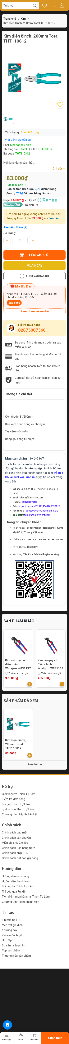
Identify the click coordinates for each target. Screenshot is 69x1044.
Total (24, 149)
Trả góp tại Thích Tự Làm (18, 886)
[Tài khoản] (61, 5)
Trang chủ (9, 18)
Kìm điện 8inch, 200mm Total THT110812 (15, 744)
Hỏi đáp (7, 940)
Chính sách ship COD (15, 853)
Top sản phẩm (11, 950)
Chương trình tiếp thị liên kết (19, 814)
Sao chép (14, 302)
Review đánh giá (12, 935)
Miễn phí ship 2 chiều (15, 842)
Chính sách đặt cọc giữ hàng (20, 858)
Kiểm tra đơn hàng (13, 799)
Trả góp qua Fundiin (14, 891)
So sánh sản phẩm (13, 945)
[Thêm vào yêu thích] (60, 104)
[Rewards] (7, 1025)
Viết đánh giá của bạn (18, 139)
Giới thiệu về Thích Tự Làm (18, 794)
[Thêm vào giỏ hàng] (29, 684)
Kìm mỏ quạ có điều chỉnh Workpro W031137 (18, 664)
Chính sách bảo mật (14, 832)
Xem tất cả (34, 764)
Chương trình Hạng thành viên (20, 902)
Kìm (23, 18)
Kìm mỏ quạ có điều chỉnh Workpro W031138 (50, 664)
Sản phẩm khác (18, 621)
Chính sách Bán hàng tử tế (18, 848)
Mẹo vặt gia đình (12, 925)
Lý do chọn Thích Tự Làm (18, 809)
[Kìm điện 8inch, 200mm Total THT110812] (18, 724)
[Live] (53, 5)
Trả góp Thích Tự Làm (16, 804)
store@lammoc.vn (31, 497)
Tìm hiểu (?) (30, 205)
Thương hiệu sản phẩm (16, 955)
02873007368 (32, 330)
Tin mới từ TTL (11, 920)
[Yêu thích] (44, 5)
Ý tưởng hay (9, 930)
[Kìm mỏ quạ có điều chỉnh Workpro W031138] (51, 644)
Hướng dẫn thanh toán (16, 881)
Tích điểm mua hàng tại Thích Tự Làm (26, 896)
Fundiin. (53, 218)
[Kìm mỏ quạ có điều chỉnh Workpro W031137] (18, 644)
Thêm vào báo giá (37, 276)
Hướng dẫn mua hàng (15, 876)
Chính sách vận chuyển (16, 837)
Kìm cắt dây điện (20, 145)
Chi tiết (58, 168)
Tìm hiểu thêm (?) (15, 227)
